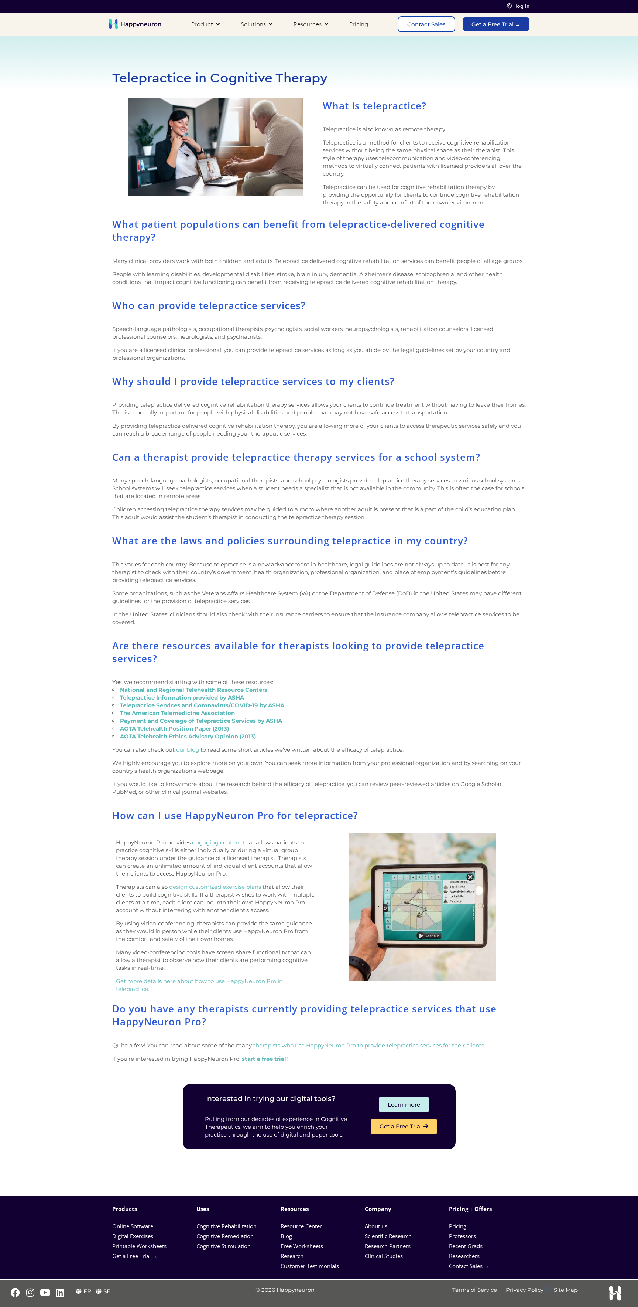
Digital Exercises (132, 1236)
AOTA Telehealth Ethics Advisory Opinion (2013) (188, 736)
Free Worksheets (303, 1246)
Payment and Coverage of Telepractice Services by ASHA (201, 720)
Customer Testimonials (310, 1266)
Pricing (458, 1226)
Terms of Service (474, 1289)
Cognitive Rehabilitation (226, 1226)
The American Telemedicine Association (177, 713)
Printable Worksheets (139, 1246)
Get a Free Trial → (135, 1256)
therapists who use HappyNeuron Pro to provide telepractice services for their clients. (369, 1045)
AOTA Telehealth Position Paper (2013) (174, 728)
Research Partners (388, 1246)
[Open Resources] (326, 24)
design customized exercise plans (215, 886)
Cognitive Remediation (225, 1236)
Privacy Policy (524, 1289)
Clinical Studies (384, 1256)
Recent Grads (466, 1246)
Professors (462, 1236)
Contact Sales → (469, 1266)
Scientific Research (388, 1236)
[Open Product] (218, 24)
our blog (187, 749)
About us (376, 1226)
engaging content (216, 842)
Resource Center (301, 1226)
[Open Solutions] (271, 24)
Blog (287, 1236)
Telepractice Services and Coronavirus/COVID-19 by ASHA (202, 705)
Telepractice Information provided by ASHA (182, 697)
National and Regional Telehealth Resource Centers (194, 689)
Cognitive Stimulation (223, 1246)
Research (292, 1256)
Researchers (465, 1256)
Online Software (132, 1226)
